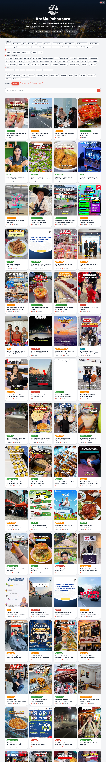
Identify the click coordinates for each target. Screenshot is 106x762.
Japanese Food (46, 47)
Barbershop (9, 58)
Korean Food (56, 47)
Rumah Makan (17, 43)
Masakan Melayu (94, 43)
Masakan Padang (10, 47)
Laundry (28, 61)
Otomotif (53, 61)
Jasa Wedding (64, 58)
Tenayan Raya (25, 78)
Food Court (47, 43)
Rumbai (71, 75)
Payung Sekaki (54, 75)
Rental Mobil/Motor (11, 64)
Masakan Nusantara (82, 43)
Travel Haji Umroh (74, 64)
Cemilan (34, 52)
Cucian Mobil (18, 58)
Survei (17, 70)
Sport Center (45, 64)
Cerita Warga (30, 70)
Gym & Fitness (37, 58)
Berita (22, 70)
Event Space (27, 58)
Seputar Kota (9, 70)
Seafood (81, 47)
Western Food (73, 47)
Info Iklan (58, 31)
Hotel (56, 58)
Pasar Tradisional (63, 61)
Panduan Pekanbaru (44, 31)
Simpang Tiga (91, 75)
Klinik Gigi (73, 58)
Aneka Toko (93, 64)
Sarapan (8, 52)
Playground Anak (74, 61)
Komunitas (8, 61)
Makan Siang (16, 52)
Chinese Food (36, 47)
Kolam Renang (93, 58)
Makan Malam (25, 52)
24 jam (40, 52)
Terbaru (15, 83)
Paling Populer (25, 83)
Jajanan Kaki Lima (58, 43)
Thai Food (64, 47)
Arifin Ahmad (16, 75)
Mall (34, 61)
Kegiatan (38, 70)
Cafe (24, 43)
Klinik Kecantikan (82, 58)
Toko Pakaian (63, 64)
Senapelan (82, 75)
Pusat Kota (63, 75)
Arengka (8, 75)
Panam (46, 75)
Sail (76, 75)
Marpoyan (39, 75)
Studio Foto (54, 64)
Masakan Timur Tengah (23, 47)
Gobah (24, 75)
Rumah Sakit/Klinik (24, 64)
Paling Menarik (37, 83)
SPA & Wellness (35, 64)
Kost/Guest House (18, 61)
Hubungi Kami (70, 31)
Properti (84, 61)
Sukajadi (8, 78)
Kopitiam (39, 43)
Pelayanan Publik (48, 70)
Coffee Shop (31, 43)
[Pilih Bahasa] (102, 2)
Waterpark (84, 64)
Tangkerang (16, 78)
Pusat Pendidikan (93, 61)
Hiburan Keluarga (48, 58)
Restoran (8, 43)
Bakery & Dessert (69, 43)
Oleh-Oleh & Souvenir (43, 61)
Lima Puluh (31, 75)
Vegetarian (89, 47)
